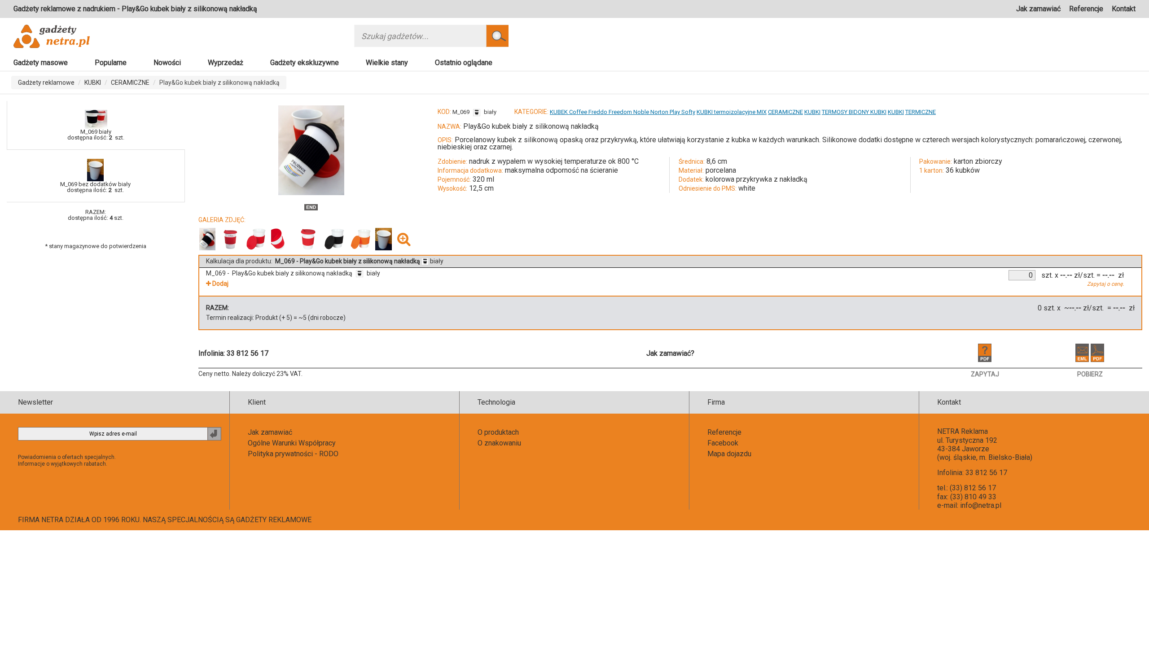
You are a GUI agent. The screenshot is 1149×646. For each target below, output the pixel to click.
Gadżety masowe (40, 62)
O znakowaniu (499, 443)
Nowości (167, 62)
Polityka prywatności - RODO (293, 454)
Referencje (1086, 8)
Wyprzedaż (225, 62)
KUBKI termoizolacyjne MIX (732, 112)
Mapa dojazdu (729, 454)
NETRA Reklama (962, 431)
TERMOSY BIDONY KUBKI (854, 112)
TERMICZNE (920, 112)
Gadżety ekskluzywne (304, 62)
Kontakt (1124, 8)
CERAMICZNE (130, 82)
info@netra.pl (980, 505)
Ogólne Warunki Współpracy (292, 443)
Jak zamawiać (1038, 8)
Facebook (722, 443)
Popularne (111, 62)
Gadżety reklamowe (46, 82)
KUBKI (92, 82)
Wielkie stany (387, 62)
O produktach (498, 432)
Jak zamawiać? (670, 353)
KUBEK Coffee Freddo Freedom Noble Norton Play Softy (622, 112)
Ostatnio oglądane (463, 62)
